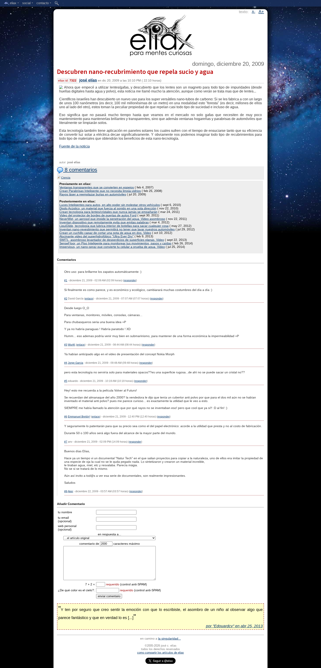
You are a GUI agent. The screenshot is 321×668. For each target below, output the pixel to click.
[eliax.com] (160, 34)
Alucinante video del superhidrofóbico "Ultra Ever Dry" (96, 236)
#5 (65, 381)
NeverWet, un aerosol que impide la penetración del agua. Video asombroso (112, 219)
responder (130, 280)
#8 (65, 491)
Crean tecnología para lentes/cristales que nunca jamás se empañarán (108, 212)
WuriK (71, 344)
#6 (65, 416)
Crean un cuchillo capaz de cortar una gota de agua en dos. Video (105, 233)
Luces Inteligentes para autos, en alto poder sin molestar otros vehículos (109, 205)
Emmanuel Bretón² (79, 416)
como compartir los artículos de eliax (160, 652)
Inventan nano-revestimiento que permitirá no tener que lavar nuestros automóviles (117, 229)
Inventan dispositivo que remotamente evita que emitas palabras (104, 222)
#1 (65, 280)
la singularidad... (169, 638)
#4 (65, 362)
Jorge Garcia (75, 362)
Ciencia (65, 177)
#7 (65, 441)
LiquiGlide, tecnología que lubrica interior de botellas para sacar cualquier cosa (114, 226)
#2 (65, 298)
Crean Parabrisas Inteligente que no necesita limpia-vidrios (100, 191)
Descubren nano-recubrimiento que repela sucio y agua (135, 71)
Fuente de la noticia (74, 146)
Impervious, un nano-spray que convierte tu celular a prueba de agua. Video (112, 247)
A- (253, 12)
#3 (65, 344)
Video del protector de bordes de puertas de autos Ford (97, 215)
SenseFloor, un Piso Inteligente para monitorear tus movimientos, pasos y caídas (115, 243)
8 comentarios (80, 170)
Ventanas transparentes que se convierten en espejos (96, 187)
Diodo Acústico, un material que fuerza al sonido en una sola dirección (107, 208)
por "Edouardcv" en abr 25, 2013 (234, 626)
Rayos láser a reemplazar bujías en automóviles (92, 194)
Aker (70, 491)
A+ (261, 11)
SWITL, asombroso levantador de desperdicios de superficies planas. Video (111, 240)
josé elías (88, 80)
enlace (89, 298)
